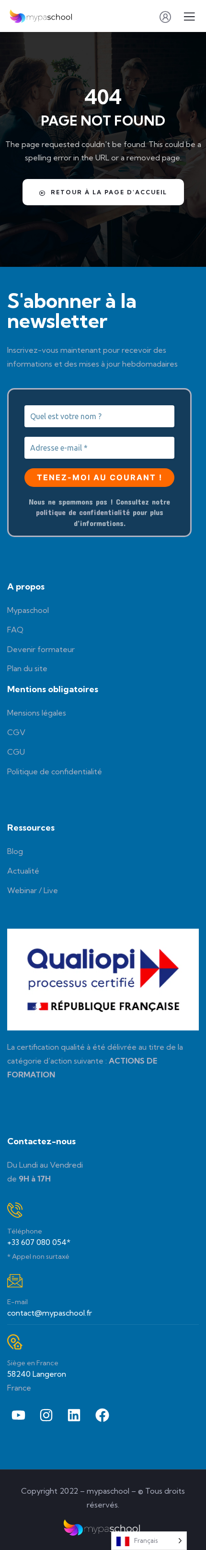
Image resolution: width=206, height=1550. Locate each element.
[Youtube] (18, 1415)
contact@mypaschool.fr (49, 1313)
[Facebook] (102, 1415)
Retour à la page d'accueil (109, 192)
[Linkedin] (74, 1415)
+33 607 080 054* (38, 1242)
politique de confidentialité (83, 512)
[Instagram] (46, 1415)
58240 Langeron (36, 1374)
